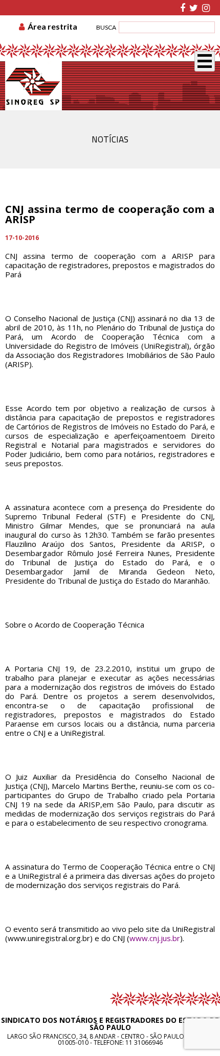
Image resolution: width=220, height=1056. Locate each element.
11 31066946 (144, 1042)
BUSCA (106, 27)
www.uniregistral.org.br (49, 938)
